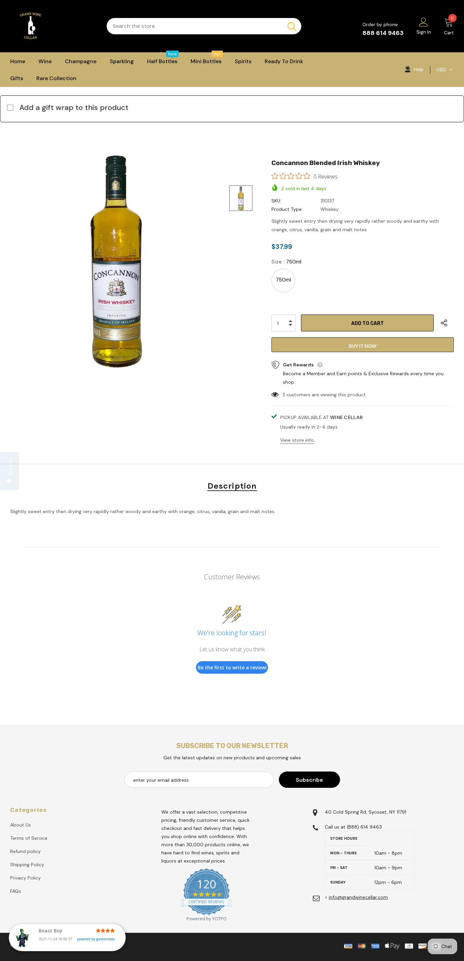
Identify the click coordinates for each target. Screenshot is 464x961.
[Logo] (53, 26)
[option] (116, 261)
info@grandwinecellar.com (358, 897)
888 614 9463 (383, 33)
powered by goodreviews (96, 939)
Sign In (423, 32)
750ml (283, 279)
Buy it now (362, 346)
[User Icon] (423, 21)
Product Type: (287, 209)
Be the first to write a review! (232, 667)
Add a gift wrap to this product (73, 107)
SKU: (276, 201)
